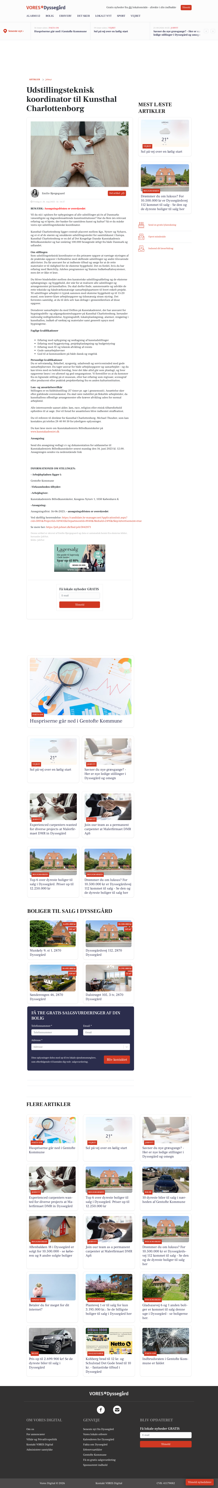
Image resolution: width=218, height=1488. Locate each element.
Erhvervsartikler (92, 1449)
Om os (30, 1429)
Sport (121, 16)
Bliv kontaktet (117, 1059)
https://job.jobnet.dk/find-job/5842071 (68, 527)
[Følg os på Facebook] (101, 1410)
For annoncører (35, 1434)
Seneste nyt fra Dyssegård (98, 1429)
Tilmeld (186, 7)
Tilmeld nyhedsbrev (200, 1482)
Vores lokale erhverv (95, 1434)
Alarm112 (33, 16)
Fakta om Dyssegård (95, 1444)
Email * (87, 1026)
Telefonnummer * (41, 1026)
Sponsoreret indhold (95, 1465)
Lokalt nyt (103, 16)
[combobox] (33, 1047)
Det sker (83, 16)
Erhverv (65, 16)
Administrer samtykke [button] (39, 1449)
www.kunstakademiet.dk (45, 431)
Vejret (135, 16)
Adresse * (36, 1040)
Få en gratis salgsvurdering (99, 1460)
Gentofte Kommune (94, 1454)
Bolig (50, 16)
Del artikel (114, 193)
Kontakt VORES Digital (39, 1444)
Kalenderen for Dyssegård (98, 1439)
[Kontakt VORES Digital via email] (117, 1410)
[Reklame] (79, 558)
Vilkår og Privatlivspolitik (41, 1439)
